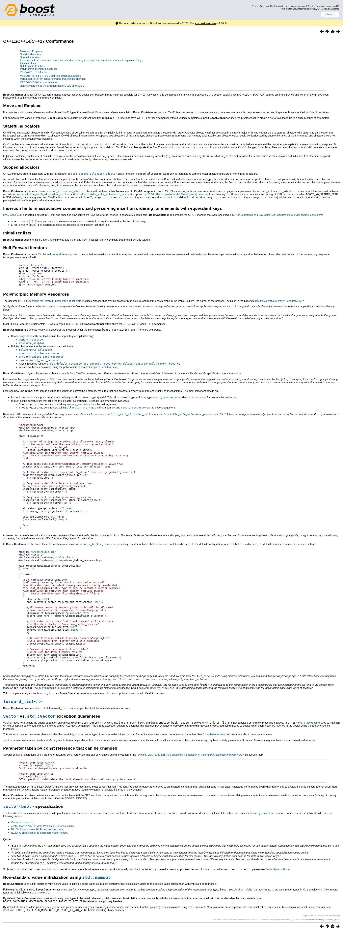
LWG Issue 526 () (195, 754)
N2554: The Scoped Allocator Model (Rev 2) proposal (177, 194)
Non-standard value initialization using (52, 85)
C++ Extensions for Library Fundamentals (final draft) (51, 300)
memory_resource (31, 339)
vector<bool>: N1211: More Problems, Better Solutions (42, 826)
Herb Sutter (286, 9)
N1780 (277, 214)
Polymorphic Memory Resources (39, 68)
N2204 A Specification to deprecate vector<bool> (39, 832)
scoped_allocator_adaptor (66, 191)
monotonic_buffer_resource (39, 353)
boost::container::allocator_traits (192, 147)
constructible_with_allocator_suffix (42, 194)
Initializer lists (28, 63)
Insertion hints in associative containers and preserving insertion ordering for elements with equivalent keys (81, 60)
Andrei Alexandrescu (306, 9)
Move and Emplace (31, 51)
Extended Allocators (214, 734)
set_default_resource (99, 363)
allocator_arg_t (79, 407)
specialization (39, 82)
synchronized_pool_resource (39, 360)
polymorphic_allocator (35, 349)
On (22, 822)
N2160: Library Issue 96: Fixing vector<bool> (37, 829)
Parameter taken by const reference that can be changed (53, 78)
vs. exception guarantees (50, 75)
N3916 (53, 379)
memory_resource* (79, 404)
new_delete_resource (132, 363)
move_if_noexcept (306, 722)
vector (8, 722)
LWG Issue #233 (12, 214)
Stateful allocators (30, 54)
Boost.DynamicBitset (262, 813)
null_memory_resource (164, 363)
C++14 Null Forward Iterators (54, 254)
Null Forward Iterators (32, 66)
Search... (331, 14)
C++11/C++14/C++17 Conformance (38, 41)
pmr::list (119, 679)
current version (205, 23)
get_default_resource (66, 363)
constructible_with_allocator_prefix (103, 194)
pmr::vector (103, 367)
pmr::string (159, 679)
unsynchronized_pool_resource (41, 356)
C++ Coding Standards (328, 9)
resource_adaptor (31, 343)
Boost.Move (94, 112)
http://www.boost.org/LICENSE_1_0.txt (322, 919)
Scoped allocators (30, 57)
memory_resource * (166, 397)
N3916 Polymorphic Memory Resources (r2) (277, 300)
